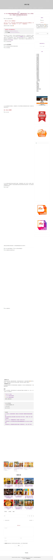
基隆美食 (38, 57)
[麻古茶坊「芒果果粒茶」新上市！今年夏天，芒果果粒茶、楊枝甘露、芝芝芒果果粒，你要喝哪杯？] (8, 464)
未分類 (37, 91)
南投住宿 (38, 64)
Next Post (30, 520)
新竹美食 (38, 61)
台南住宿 (38, 71)
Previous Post (7, 520)
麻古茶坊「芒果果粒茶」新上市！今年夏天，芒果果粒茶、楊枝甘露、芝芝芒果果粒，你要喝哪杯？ (8, 468)
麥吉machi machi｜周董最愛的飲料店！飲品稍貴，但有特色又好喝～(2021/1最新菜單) (29, 508)
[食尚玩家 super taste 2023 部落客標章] (42, 117)
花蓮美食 (38, 76)
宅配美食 (38, 84)
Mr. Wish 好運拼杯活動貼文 (10, 397)
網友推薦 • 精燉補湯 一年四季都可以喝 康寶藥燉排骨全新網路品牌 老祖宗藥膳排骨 (8, 497)
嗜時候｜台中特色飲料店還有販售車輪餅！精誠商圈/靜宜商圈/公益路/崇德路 (8, 486)
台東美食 (38, 78)
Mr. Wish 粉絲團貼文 (20, 36)
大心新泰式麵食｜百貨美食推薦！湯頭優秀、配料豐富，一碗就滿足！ (9, 508)
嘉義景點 (38, 69)
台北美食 (38, 56)
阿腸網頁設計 (28, 558)
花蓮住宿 (38, 77)
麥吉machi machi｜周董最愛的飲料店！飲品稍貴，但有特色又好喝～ (15, 419)
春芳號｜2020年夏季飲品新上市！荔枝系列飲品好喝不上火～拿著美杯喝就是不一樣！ (19, 508)
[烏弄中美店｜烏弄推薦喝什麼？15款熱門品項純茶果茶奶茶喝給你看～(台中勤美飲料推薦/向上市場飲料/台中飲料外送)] (18, 464)
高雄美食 (38, 72)
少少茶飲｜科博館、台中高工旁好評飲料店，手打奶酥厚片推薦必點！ (19, 486)
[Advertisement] (19, 176)
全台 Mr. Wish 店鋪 (8, 394)
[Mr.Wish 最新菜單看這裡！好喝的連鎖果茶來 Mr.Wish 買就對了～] (28, 464)
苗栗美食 (38, 62)
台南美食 (38, 70)
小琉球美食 (38, 79)
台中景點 (38, 55)
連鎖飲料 (13, 511)
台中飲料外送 (5, 511)
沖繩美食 (38, 86)
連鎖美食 (38, 83)
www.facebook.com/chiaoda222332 (14, 32)
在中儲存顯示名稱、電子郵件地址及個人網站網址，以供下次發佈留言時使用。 (16, 543)
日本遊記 (38, 85)
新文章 (37, 90)
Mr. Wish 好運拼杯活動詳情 (10, 395)
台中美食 (38, 54)
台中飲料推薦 (10, 511)
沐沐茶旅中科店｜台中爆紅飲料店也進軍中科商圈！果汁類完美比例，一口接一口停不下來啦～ (18, 424)
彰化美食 (38, 63)
